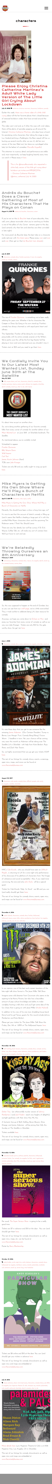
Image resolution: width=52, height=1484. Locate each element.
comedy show (15, 257)
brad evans (23, 1383)
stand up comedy (7, 259)
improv (15, 384)
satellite (11, 784)
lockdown (40, 108)
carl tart (17, 381)
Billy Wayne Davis (9, 450)
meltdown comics (21, 1265)
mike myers (23, 498)
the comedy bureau (8, 563)
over (41, 238)
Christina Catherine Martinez (20, 132)
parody (46, 108)
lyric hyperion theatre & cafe (18, 1385)
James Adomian (15, 732)
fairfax (30, 915)
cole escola (14, 781)
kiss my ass (5, 1054)
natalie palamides (7, 1161)
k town (32, 257)
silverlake (41, 384)
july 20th (47, 1383)
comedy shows (42, 1262)
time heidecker (28, 1267)
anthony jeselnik (23, 1155)
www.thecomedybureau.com (12, 765)
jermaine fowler (6, 1158)
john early (40, 781)
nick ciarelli (5, 1388)
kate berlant (36, 918)
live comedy (15, 1158)
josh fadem (42, 1051)
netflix (29, 498)
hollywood (36, 915)
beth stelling (7, 1049)
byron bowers (16, 1049)
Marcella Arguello (34, 147)
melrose (4, 921)
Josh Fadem (20, 1115)
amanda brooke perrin (11, 1155)
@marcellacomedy (26, 164)
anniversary (7, 561)
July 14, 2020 (31, 176)
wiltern (15, 259)
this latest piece (23, 238)
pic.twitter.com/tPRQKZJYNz (29, 170)
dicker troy (5, 1051)
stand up (14, 387)
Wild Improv (6, 453)
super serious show (38, 1161)
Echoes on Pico (38, 619)
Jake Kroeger (15, 462)
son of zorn (15, 921)
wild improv (28, 387)
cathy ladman (26, 1262)
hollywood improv (7, 918)
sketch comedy (6, 387)
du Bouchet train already (32, 241)
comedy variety (41, 1049)
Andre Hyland (42, 1008)
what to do (20, 387)
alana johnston (8, 1383)
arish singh (15, 1262)
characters (34, 108)
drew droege (13, 1051)
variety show (18, 563)
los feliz (29, 1158)
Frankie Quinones (9, 447)
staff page (25, 609)
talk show (22, 921)
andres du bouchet (20, 211)
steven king (20, 1267)
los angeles (38, 257)
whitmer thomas (6, 1163)
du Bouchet (21, 219)
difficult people (31, 781)
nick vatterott (6, 1267)
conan (36, 211)
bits (20, 1262)
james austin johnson (23, 384)
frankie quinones (24, 257)
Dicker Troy (6, 1112)
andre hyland (8, 915)
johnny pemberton (26, 918)
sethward (12, 1388)
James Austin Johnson (10, 459)
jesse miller (16, 918)
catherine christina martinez (21, 108)
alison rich (17, 1383)
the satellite (26, 1054)
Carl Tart (5, 456)
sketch (41, 561)
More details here (8, 1446)
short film (16, 1161)
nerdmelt (42, 1265)
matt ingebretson (38, 1158)
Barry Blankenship (16, 1246)
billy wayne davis (9, 381)
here (24, 158)
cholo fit (30, 381)
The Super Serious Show (19, 1221)
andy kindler (7, 1262)
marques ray (31, 1385)
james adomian (24, 644)
